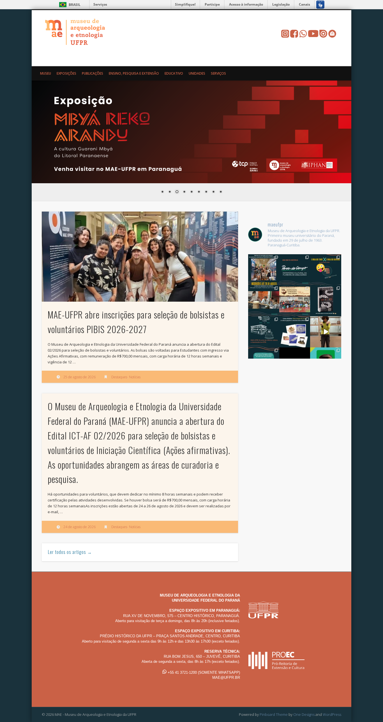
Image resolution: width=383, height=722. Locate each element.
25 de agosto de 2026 (79, 377)
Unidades (197, 73)
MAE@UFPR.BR (226, 677)
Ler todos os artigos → (70, 552)
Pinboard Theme (274, 714)
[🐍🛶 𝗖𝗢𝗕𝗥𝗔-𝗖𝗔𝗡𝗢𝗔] (325, 300)
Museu (45, 73)
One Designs (304, 714)
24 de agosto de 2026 (79, 526)
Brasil (74, 4)
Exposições (66, 73)
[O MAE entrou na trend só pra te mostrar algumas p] (325, 331)
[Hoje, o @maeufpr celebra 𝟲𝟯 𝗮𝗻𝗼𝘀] (263, 331)
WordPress (332, 714)
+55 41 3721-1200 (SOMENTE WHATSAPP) (203, 672)
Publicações (92, 73)
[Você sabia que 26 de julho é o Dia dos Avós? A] (294, 331)
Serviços (100, 4)
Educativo (174, 73)
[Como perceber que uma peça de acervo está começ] (263, 300)
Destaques (119, 377)
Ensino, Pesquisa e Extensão (134, 73)
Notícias (134, 377)
